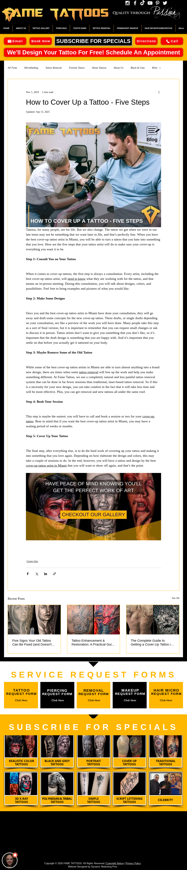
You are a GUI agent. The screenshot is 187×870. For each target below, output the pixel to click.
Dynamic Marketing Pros (104, 866)
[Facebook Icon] (135, 3)
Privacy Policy (133, 863)
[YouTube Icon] (150, 3)
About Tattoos (99, 67)
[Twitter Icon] (165, 3)
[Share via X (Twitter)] (36, 573)
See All (175, 598)
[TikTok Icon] (143, 3)
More (154, 67)
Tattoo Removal (53, 67)
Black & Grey (138, 67)
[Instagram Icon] (128, 3)
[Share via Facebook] (27, 573)
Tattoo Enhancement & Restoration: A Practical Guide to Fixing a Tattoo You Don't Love (93, 642)
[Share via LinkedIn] (45, 573)
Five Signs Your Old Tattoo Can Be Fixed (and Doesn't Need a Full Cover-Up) (31, 642)
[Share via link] (54, 573)
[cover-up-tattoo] (34, 619)
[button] (41, 28)
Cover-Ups (32, 561)
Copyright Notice (115, 863)
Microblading (31, 67)
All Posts (12, 67)
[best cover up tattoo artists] (93, 619)
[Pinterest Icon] (157, 3)
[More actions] (159, 92)
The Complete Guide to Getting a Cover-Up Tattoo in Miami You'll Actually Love (151, 642)
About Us (118, 67)
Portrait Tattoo (77, 67)
